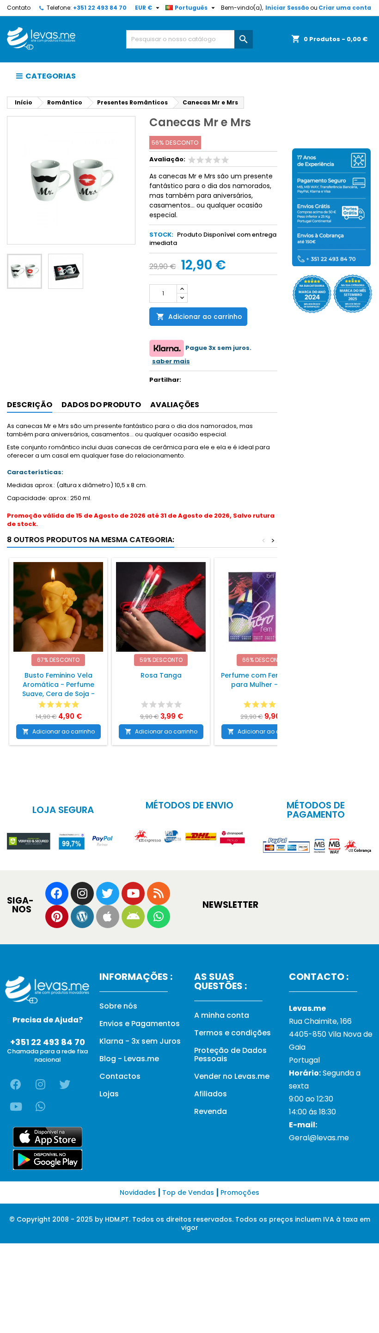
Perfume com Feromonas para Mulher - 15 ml (263, 680)
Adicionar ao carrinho (199, 316)
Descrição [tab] (29, 404)
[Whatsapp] (158, 916)
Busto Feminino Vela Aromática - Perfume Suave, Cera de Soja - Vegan (58, 689)
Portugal (304, 1060)
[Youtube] (133, 893)
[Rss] (158, 893)
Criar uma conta (344, 8)
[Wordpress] (82, 916)
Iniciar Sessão (287, 8)
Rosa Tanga (161, 675)
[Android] (133, 916)
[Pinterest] (56, 916)
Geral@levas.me (319, 1137)
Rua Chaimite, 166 (320, 1021)
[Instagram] (82, 893)
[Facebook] (56, 893)
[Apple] (107, 916)
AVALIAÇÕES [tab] (174, 404)
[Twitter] (107, 893)
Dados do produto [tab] (101, 404)
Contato (19, 8)
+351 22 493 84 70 (100, 8)
